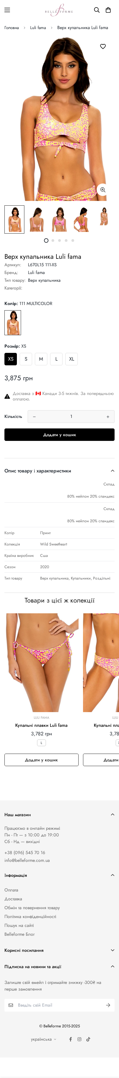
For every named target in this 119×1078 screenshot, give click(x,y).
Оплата (11, 890)
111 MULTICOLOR (12, 322)
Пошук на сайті (19, 925)
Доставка (13, 899)
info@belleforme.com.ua (27, 860)
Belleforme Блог (19, 934)
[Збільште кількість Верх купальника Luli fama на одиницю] (108, 416)
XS (11, 359)
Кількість (13, 416)
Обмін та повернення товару (32, 907)
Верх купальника (44, 280)
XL (71, 359)
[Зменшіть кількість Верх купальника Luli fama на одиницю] (34, 416)
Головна (11, 28)
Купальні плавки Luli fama (41, 725)
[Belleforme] (59, 10)
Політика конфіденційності (30, 916)
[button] (108, 10)
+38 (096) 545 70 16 (24, 852)
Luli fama (38, 28)
